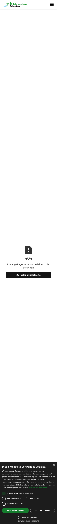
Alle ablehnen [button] (42, 510)
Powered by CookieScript (28, 521)
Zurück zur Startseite (28, 275)
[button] (51, 4)
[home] (15, 4)
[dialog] (28, 493)
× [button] (54, 465)
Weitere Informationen (38, 487)
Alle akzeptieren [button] (15, 510)
